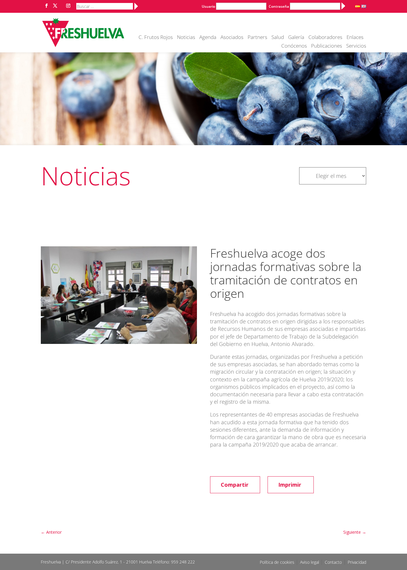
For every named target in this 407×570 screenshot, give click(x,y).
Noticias (186, 37)
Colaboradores (325, 37)
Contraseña (279, 6)
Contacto (333, 562)
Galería (296, 37)
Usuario (208, 6)
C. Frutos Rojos (156, 37)
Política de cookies (278, 562)
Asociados (231, 37)
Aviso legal (310, 562)
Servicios (356, 46)
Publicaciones (326, 46)
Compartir (234, 484)
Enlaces (355, 37)
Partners (257, 37)
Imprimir (289, 484)
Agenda (207, 37)
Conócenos (294, 46)
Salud (277, 37)
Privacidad (357, 562)
